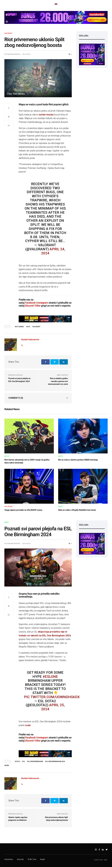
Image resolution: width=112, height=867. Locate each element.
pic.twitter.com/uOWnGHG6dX (52, 697)
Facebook (30, 302)
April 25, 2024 (53, 707)
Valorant (8, 33)
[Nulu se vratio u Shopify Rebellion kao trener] (83, 486)
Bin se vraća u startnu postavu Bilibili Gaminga (78, 460)
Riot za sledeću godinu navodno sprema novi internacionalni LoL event (58, 381)
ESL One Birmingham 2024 (55, 761)
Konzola (20, 859)
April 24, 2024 (53, 251)
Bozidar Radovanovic (12, 54)
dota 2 (17, 761)
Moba (7, 765)
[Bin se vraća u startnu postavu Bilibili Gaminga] (83, 436)
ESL (23, 761)
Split (28, 326)
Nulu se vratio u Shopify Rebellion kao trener (77, 510)
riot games (19, 326)
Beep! (42, 859)
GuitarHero (8, 859)
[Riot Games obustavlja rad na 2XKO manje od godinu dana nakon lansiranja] (29, 436)
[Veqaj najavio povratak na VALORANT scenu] (29, 486)
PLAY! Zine (32, 859)
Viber (38, 305)
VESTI (6, 456)
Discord (29, 305)
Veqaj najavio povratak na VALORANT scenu (23, 510)
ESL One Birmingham (35, 761)
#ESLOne (50, 677)
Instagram (42, 302)
